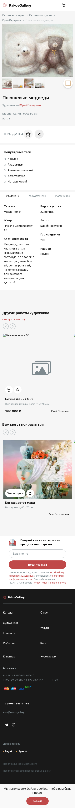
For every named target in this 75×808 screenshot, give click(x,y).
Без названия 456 (19, 399)
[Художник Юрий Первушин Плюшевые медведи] (37, 50)
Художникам (48, 656)
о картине (12, 195)
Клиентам (9, 656)
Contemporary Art (19, 265)
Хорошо (37, 801)
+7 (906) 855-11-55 (16, 703)
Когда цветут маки (20, 503)
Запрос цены (15, 493)
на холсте (10, 269)
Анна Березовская (59, 514)
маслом (23, 269)
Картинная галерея (13, 15)
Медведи (10, 244)
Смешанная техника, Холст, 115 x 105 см (27, 404)
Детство (23, 244)
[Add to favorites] (18, 390)
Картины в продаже (40, 15)
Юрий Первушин (11, 20)
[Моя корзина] (64, 5)
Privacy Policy (40, 582)
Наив (23, 261)
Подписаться (37, 564)
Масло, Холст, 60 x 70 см (19, 507)
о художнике (37, 195)
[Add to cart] (9, 390)
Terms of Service (57, 582)
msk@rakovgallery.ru (15, 712)
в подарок (25, 257)
